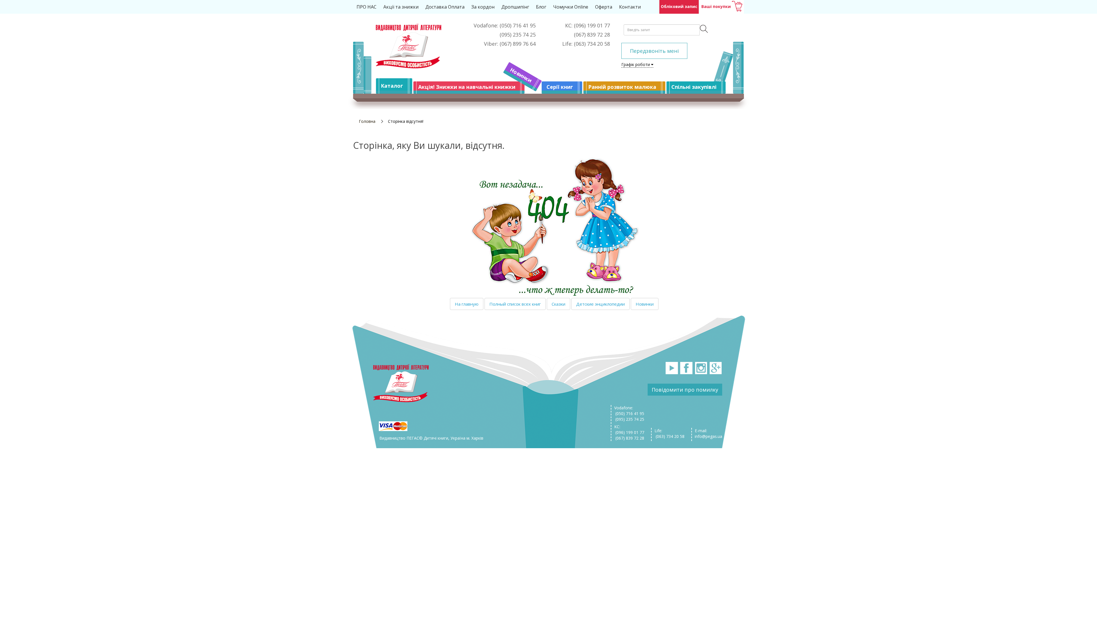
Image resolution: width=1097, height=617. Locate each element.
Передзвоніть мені (654, 50)
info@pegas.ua (708, 436)
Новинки (521, 75)
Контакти (630, 7)
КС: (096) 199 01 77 (629, 429)
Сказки (558, 304)
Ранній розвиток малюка (622, 86)
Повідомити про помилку (685, 389)
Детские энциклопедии (600, 304)
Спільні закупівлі (693, 86)
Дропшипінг (515, 7)
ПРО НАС (367, 7)
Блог (541, 7)
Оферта (603, 7)
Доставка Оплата (445, 7)
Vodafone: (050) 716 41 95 (629, 410)
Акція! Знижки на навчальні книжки (466, 86)
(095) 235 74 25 (629, 419)
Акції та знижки (401, 7)
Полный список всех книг (515, 304)
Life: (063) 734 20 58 (669, 433)
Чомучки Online (570, 7)
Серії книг (560, 86)
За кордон (483, 7)
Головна (367, 121)
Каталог (392, 85)
